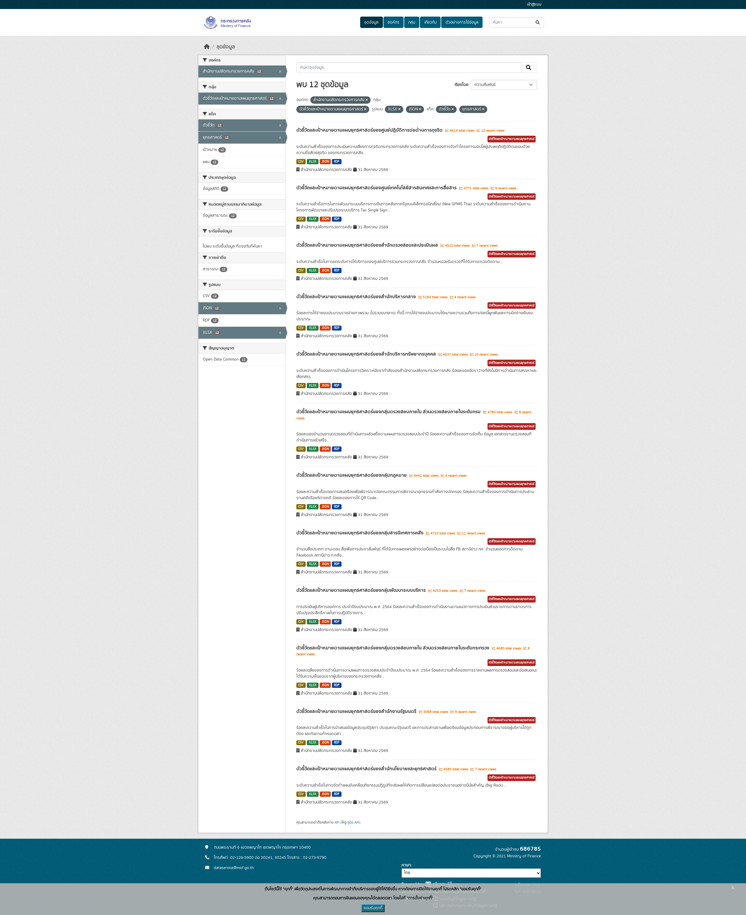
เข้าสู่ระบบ (534, 4)
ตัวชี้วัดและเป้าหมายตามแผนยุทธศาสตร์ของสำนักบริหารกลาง (356, 297)
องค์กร (393, 22)
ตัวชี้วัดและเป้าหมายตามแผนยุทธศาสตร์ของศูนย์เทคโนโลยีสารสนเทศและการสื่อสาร (377, 188)
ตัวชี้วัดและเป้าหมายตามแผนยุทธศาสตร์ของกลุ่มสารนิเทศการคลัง (360, 533)
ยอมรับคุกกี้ (373, 908)
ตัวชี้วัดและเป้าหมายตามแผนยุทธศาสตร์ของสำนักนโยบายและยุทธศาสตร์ (367, 769)
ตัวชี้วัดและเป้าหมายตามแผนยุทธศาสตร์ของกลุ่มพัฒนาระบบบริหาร (361, 590)
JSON (325, 161)
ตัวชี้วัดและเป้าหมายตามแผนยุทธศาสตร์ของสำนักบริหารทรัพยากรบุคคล (366, 354)
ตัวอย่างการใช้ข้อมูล (462, 22)
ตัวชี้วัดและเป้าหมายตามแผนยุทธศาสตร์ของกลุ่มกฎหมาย (352, 475)
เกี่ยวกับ (430, 22)
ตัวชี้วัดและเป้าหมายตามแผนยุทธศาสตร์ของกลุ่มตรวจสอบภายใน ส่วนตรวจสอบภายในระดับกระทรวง (393, 648)
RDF (336, 161)
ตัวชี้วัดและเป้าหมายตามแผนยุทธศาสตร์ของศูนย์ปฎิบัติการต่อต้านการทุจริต (370, 130)
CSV (301, 161)
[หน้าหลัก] (207, 47)
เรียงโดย (461, 85)
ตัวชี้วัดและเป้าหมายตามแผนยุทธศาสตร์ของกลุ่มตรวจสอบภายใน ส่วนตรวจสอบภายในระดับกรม (389, 412)
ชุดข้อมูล (371, 22)
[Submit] (538, 22)
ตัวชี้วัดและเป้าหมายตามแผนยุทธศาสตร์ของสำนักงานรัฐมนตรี (357, 711)
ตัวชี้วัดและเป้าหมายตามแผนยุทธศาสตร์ (511, 139)
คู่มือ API (353, 822)
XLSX (312, 161)
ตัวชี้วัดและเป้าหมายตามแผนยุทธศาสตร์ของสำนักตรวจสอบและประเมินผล (367, 245)
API (337, 822)
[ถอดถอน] (367, 100)
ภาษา (406, 865)
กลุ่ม (411, 22)
